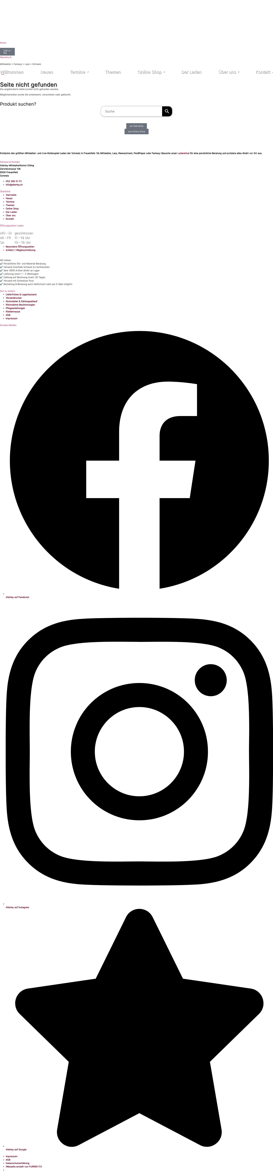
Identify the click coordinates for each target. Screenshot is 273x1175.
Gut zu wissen (7, 290)
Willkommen (11, 72)
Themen (113, 72)
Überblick (5, 191)
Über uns (227, 72)
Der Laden (191, 72)
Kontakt (263, 72)
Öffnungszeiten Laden (12, 225)
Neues (46, 72)
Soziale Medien (8, 325)
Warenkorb (6, 57)
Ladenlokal (183, 153)
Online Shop (150, 72)
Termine (77, 72)
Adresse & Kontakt (10, 161)
